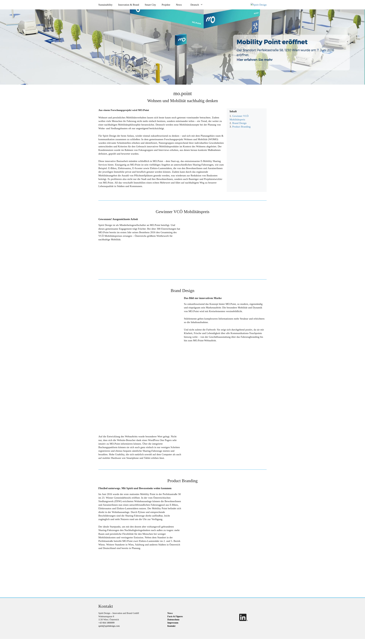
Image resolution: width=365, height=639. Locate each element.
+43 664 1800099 (106, 623)
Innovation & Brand (128, 4)
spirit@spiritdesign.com (109, 626)
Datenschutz (173, 619)
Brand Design (239, 123)
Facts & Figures (175, 616)
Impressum (172, 623)
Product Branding (241, 126)
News (179, 4)
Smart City (150, 4)
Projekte (166, 4)
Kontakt (171, 626)
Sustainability (105, 4)
